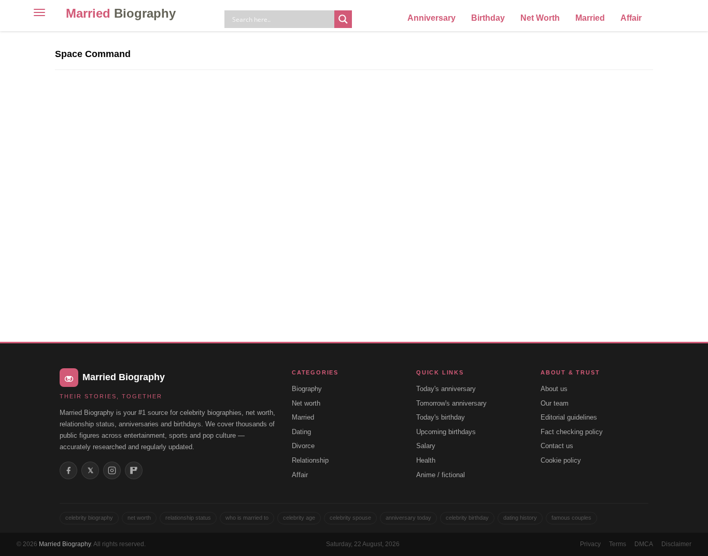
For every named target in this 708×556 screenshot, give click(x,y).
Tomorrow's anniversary (451, 403)
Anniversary (431, 17)
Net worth (306, 403)
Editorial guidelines (569, 417)
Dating (301, 432)
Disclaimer (676, 544)
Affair (631, 17)
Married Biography (65, 544)
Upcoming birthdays (446, 432)
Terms (617, 544)
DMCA (643, 544)
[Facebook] (68, 470)
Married (121, 13)
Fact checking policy (572, 432)
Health (425, 460)
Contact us (557, 446)
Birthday (488, 17)
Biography (307, 389)
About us (554, 389)
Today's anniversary (446, 389)
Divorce (303, 446)
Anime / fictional (440, 475)
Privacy (590, 544)
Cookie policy (561, 460)
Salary (425, 446)
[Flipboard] (134, 470)
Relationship (310, 460)
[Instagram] (112, 470)
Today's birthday (440, 417)
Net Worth (540, 17)
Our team (555, 403)
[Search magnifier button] (343, 19)
